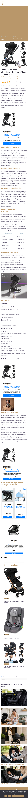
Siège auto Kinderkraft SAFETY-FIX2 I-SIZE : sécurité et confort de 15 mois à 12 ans (13, 637)
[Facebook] (1, 557)
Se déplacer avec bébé (20, 78)
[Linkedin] (6, 557)
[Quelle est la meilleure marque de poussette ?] (14, 735)
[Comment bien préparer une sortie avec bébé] (14, 716)
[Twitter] (3, 557)
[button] (9, 85)
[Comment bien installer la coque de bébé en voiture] (14, 774)
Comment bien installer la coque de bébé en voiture (12, 783)
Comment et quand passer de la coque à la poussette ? (13, 764)
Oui (6, 796)
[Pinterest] (4, 557)
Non (9, 796)
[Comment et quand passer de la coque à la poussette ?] (14, 754)
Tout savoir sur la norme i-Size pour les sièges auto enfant (13, 707)
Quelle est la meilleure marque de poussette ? (11, 745)
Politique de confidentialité (18, 796)
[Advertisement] (14, 21)
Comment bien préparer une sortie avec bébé (11, 726)
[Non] (26, 794)
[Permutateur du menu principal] (25, 3)
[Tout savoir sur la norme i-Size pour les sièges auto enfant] (14, 697)
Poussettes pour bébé (10, 78)
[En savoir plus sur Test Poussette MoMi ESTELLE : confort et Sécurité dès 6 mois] (14, 582)
